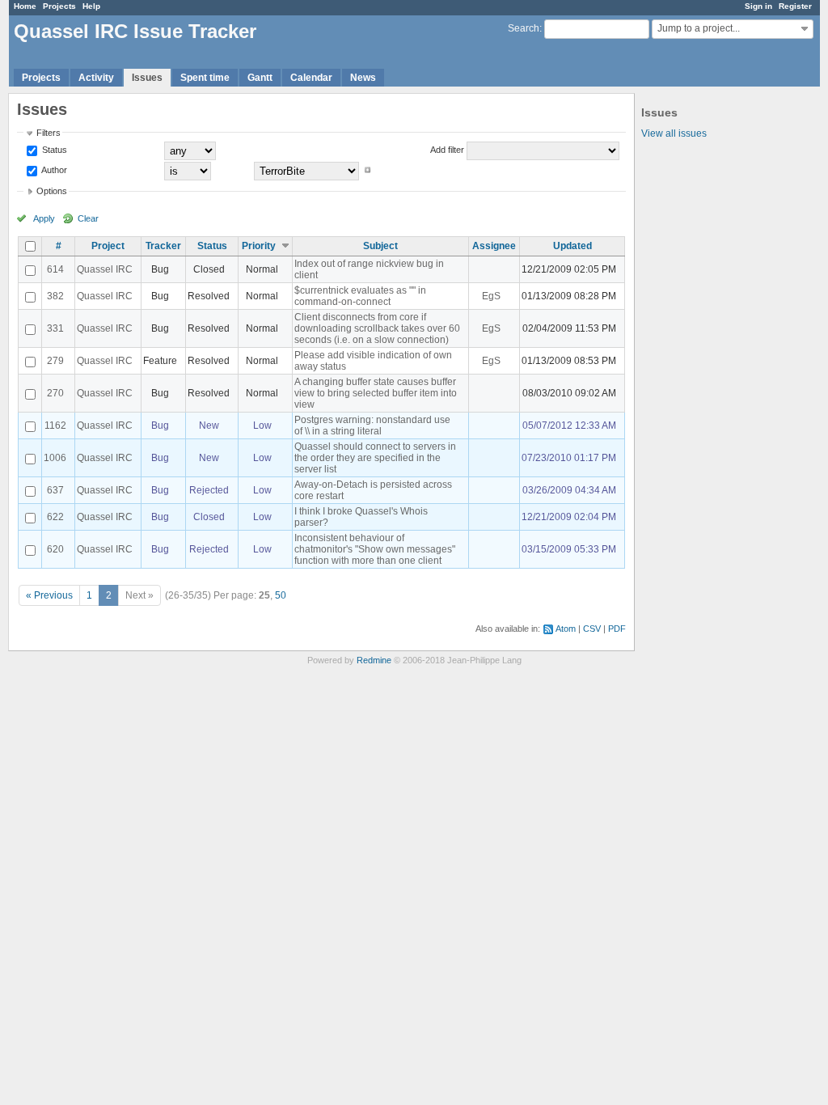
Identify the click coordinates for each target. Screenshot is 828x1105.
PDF (617, 628)
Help (91, 6)
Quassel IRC (105, 269)
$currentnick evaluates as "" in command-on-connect (360, 296)
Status (53, 150)
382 (55, 296)
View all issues (674, 133)
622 (55, 517)
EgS (491, 296)
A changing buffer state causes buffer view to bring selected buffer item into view (375, 393)
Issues (147, 77)
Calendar (311, 77)
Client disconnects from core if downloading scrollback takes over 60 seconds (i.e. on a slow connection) (377, 328)
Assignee (494, 246)
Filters (48, 133)
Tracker (163, 246)
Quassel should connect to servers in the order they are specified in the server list (375, 458)
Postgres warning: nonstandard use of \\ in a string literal (372, 425)
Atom (566, 628)
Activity (96, 77)
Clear (88, 218)
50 (280, 595)
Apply (44, 218)
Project (108, 246)
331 (55, 328)
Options (51, 191)
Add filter (447, 150)
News (363, 77)
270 (55, 393)
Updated (572, 246)
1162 (55, 425)
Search (523, 28)
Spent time (205, 77)
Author (53, 170)
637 (55, 490)
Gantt (259, 77)
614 (55, 269)
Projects (59, 6)
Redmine (374, 660)
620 (55, 549)
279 (55, 360)
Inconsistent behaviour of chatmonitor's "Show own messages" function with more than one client (374, 549)
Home (25, 6)
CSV (592, 628)
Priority (259, 246)
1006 (55, 458)
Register (795, 6)
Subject (380, 246)
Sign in (758, 6)
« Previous (49, 595)
